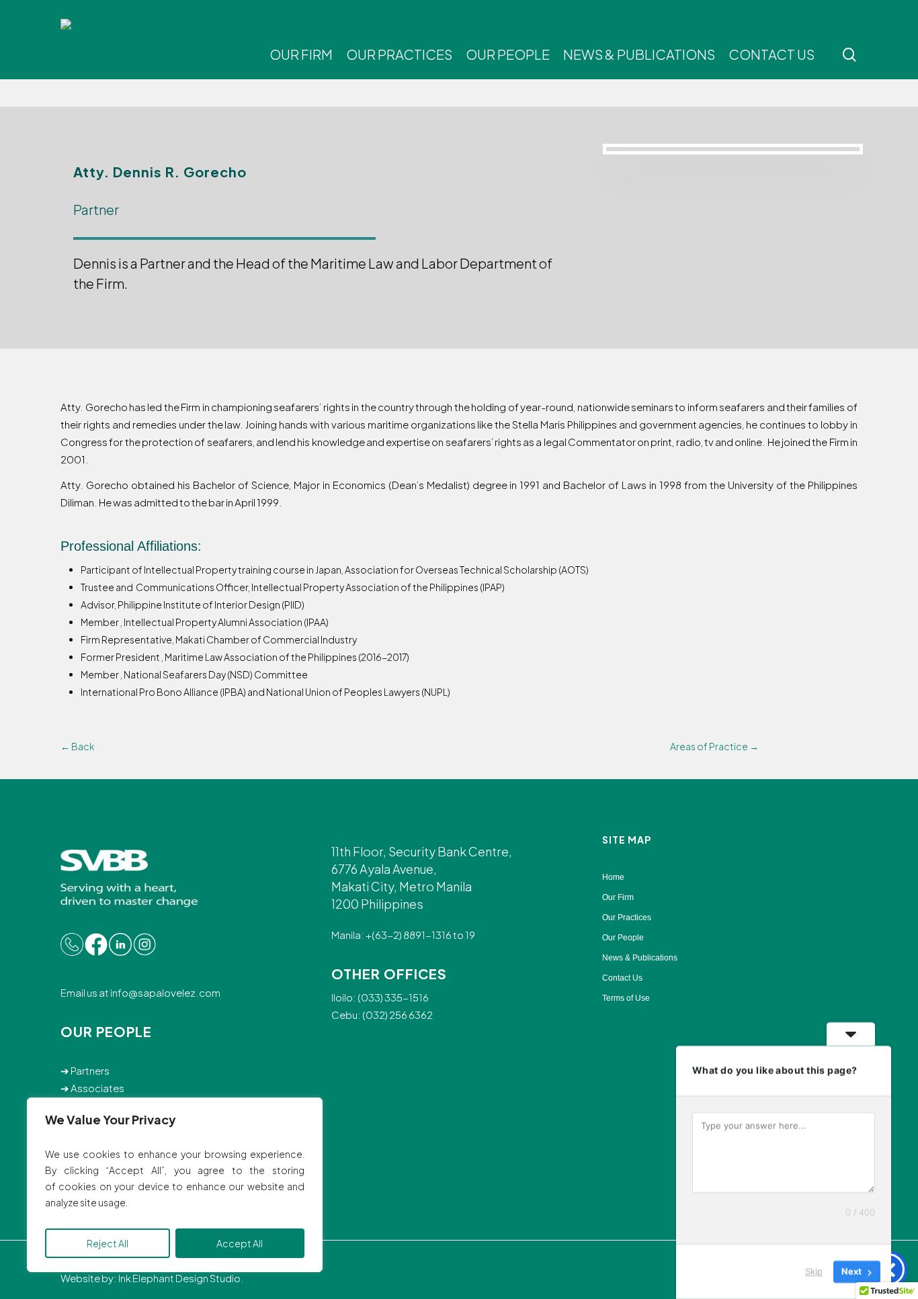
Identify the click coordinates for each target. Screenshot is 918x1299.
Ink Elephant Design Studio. (181, 1277)
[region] (175, 1185)
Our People (623, 937)
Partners (90, 1070)
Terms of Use (626, 998)
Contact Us (622, 978)
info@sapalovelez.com (164, 992)
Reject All (107, 1243)
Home (613, 877)
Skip (814, 1271)
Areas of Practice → (714, 746)
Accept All (239, 1243)
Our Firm (618, 897)
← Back (77, 746)
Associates (97, 1087)
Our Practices (626, 917)
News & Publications (639, 957)
